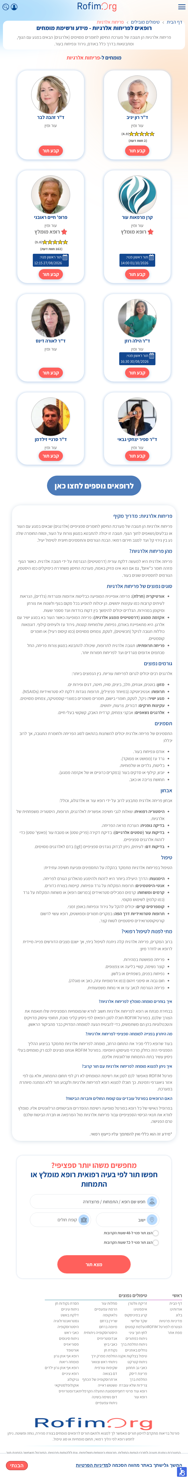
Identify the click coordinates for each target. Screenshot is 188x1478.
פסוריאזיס (71, 1344)
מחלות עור (109, 1303)
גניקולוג (73, 1379)
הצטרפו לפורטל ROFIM (164, 1326)
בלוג (179, 1315)
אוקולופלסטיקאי (67, 1385)
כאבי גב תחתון (136, 1367)
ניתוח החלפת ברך (134, 1344)
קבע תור (137, 150)
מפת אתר (175, 1332)
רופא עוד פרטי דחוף (132, 1391)
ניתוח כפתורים (136, 1338)
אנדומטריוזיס (107, 1338)
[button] (182, 1472)
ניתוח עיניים (70, 1309)
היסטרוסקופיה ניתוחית (100, 1332)
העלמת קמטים (136, 1326)
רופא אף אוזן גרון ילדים (62, 1367)
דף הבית (174, 22)
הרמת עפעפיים (105, 1309)
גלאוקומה (110, 1315)
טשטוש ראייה (107, 1385)
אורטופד (72, 1350)
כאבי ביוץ (110, 1344)
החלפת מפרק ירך (104, 1356)
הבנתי (17, 1465)
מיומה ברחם (108, 1326)
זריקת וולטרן (137, 1303)
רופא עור (140, 1397)
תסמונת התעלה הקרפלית (98, 1391)
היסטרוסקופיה (68, 1326)
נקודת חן (110, 1350)
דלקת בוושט (70, 1315)
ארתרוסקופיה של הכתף (99, 1379)
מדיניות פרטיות (170, 1320)
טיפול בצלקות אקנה (132, 1356)
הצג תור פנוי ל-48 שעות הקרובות (128, 1232)
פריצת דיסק (138, 1373)
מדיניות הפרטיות (92, 1465)
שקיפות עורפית (105, 1367)
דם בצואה (110, 1373)
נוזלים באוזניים (136, 1350)
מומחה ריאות (69, 1361)
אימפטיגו (140, 1309)
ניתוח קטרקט (137, 1361)
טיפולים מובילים (145, 22)
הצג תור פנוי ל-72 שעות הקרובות (128, 1242)
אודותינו (176, 1309)
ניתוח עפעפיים (106, 1402)
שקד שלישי (139, 1320)
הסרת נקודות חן (67, 1303)
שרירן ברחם (108, 1320)
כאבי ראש (71, 1332)
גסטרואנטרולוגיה (66, 1320)
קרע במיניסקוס (136, 1315)
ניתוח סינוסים (69, 1338)
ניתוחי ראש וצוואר (104, 1361)
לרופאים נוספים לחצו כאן (94, 485)
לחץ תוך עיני (138, 1332)
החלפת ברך (138, 1379)
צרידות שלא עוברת (133, 1385)
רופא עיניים (70, 1373)
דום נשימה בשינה (104, 1397)
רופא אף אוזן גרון (66, 1356)
